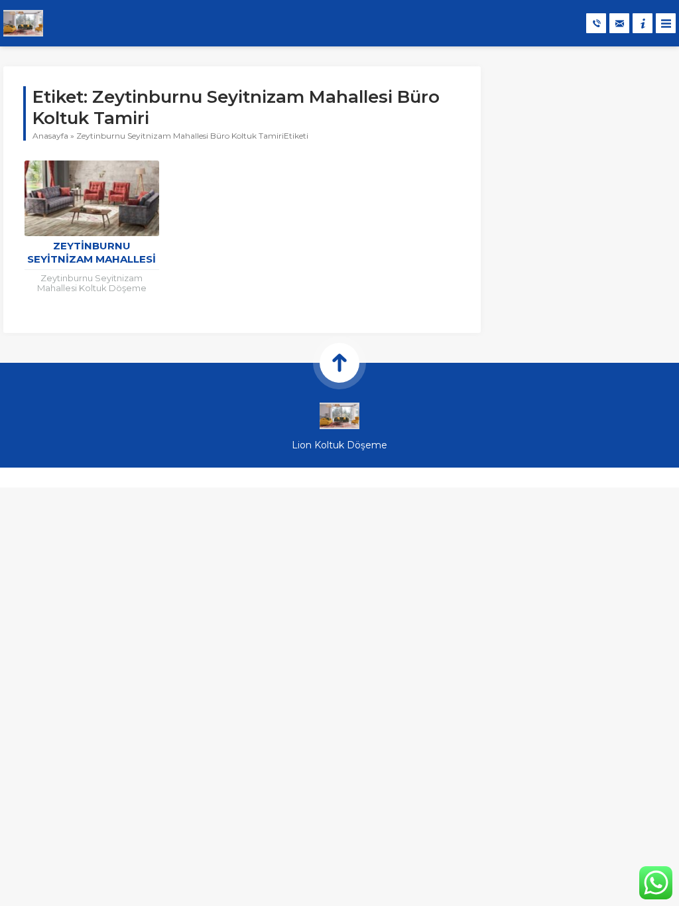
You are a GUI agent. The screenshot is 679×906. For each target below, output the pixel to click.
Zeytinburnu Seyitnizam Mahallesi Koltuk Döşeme (91, 259)
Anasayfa (50, 136)
